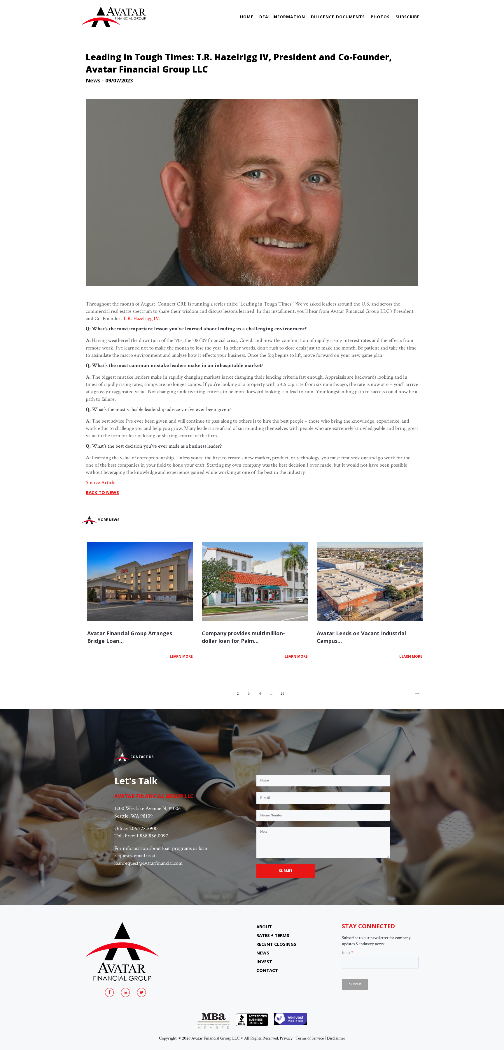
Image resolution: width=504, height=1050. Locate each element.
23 (282, 693)
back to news (102, 492)
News (93, 80)
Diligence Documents (338, 17)
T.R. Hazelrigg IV (141, 318)
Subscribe (408, 17)
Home (246, 17)
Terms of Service (309, 1038)
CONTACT (267, 970)
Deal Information (282, 17)
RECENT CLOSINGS (276, 944)
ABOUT (264, 926)
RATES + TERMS (272, 935)
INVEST (264, 961)
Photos (380, 17)
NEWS (262, 953)
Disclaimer (336, 1038)
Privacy (286, 1038)
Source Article (101, 482)
